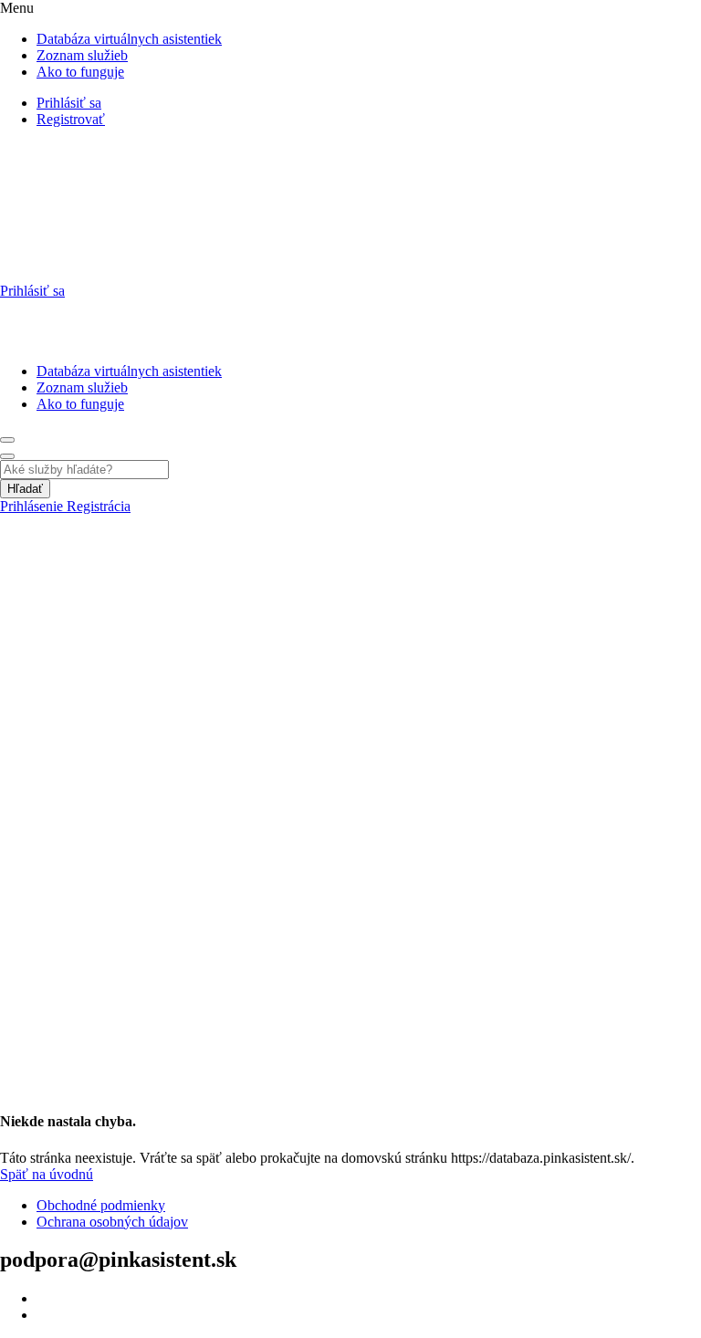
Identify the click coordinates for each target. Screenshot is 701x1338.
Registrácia (99, 506)
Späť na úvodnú (46, 1174)
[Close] (7, 456)
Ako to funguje (80, 71)
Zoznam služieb (82, 55)
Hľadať (25, 489)
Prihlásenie (33, 506)
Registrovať (71, 119)
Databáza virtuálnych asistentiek (129, 39)
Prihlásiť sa (69, 102)
